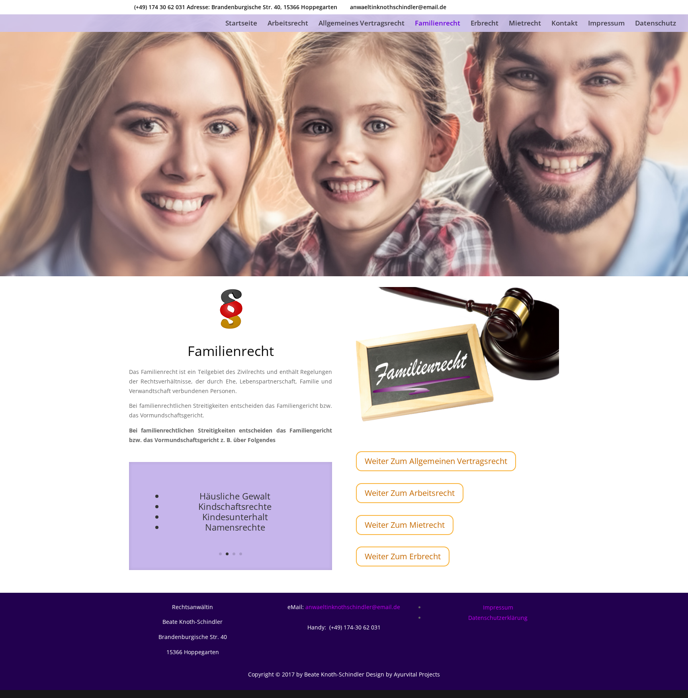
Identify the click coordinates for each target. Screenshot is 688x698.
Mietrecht (525, 24)
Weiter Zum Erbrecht (403, 556)
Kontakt (564, 24)
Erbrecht (484, 24)
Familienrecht (437, 24)
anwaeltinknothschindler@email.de (352, 607)
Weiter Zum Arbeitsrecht (410, 493)
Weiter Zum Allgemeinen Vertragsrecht (436, 461)
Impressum (606, 24)
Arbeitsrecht (288, 24)
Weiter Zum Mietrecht (405, 524)
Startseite (241, 24)
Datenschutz (655, 24)
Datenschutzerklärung (498, 617)
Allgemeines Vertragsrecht (362, 24)
